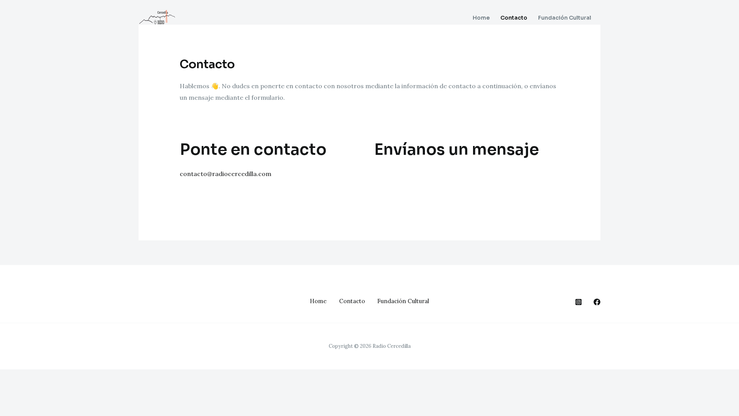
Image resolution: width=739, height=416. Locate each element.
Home (481, 17)
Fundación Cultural (564, 17)
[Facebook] (597, 302)
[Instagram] (578, 302)
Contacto (513, 17)
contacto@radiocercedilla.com (225, 174)
